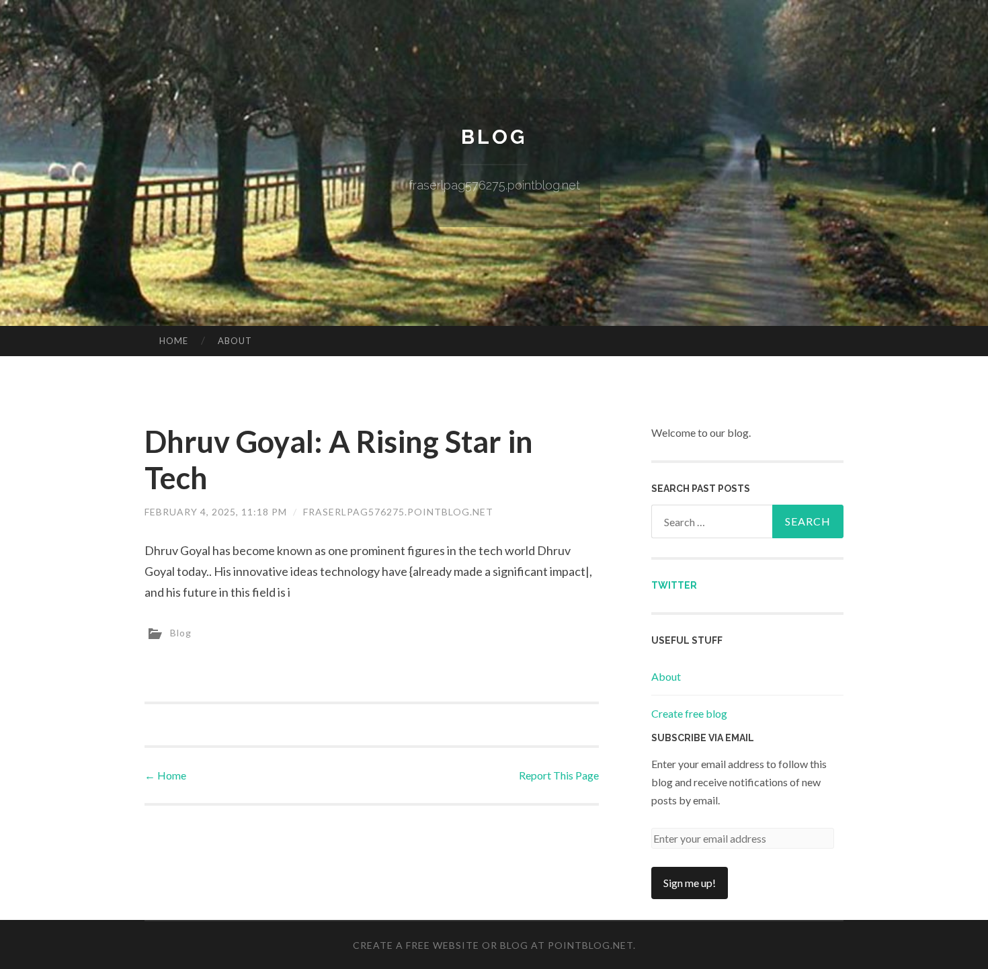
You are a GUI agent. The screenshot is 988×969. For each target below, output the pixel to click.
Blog (494, 137)
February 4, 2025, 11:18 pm (216, 511)
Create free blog (689, 713)
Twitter (674, 585)
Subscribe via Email (702, 737)
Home (173, 340)
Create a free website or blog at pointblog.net (493, 945)
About (235, 340)
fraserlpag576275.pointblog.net (398, 511)
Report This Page (559, 775)
